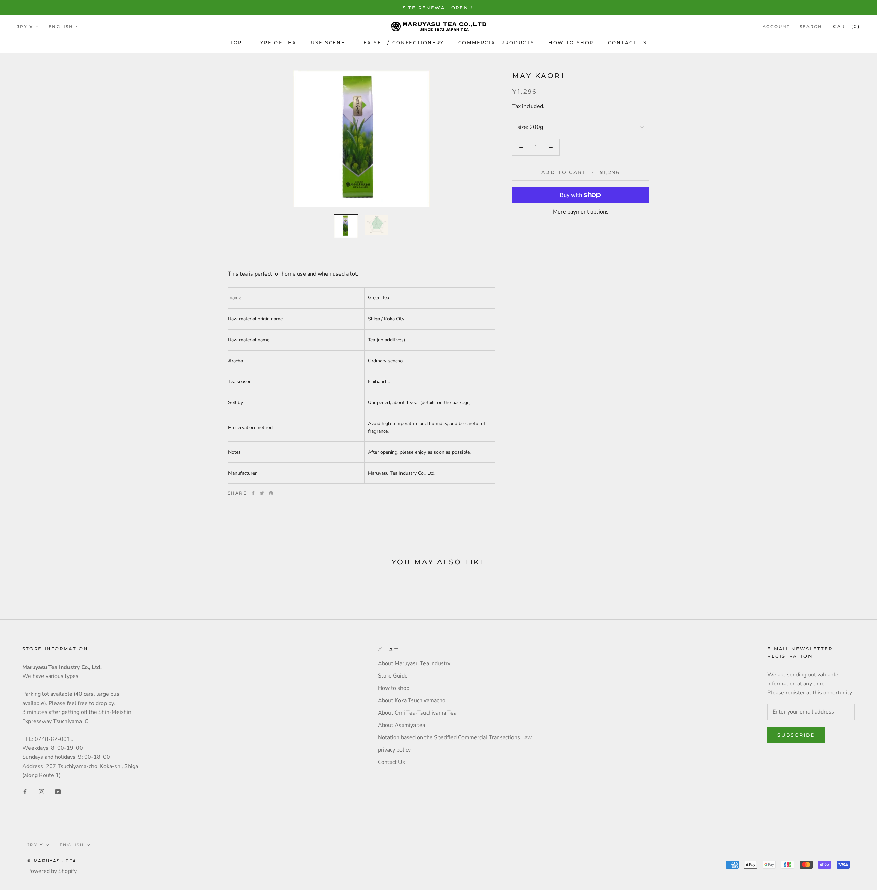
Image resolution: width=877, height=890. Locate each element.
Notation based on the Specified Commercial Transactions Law (455, 737)
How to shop (571, 42)
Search (811, 26)
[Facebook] (253, 493)
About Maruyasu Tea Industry (414, 663)
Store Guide (393, 676)
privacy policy (394, 750)
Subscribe (796, 735)
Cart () (846, 26)
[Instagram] (41, 791)
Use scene (328, 42)
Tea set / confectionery (402, 42)
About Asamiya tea (401, 725)
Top (236, 42)
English (61, 26)
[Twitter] (262, 493)
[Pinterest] (271, 493)
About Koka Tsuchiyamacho (411, 700)
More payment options (581, 212)
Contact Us (627, 42)
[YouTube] (58, 791)
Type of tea (277, 42)
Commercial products (496, 42)
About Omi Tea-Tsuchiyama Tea (417, 713)
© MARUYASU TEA (52, 860)
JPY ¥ (25, 26)
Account (776, 26)
